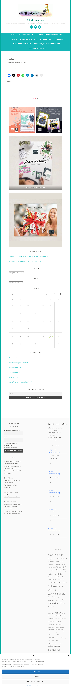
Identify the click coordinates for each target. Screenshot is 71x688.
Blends (56, 618)
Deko (65, 618)
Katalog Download (26, 35)
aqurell (63, 613)
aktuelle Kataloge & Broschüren (18, 362)
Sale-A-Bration (54, 645)
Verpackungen (56, 600)
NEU (49, 640)
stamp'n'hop (57, 593)
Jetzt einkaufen (13, 358)
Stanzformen (52, 653)
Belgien (64, 616)
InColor (49, 634)
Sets (54, 590)
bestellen (51, 618)
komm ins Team (13, 377)
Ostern (60, 579)
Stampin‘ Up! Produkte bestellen (49, 35)
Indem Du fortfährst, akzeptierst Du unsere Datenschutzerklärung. (10, 445)
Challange (50, 564)
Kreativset (57, 638)
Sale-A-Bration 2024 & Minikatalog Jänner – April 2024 (25, 261)
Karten (60, 570)
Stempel (59, 653)
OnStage (52, 579)
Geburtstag (59, 564)
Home (12, 35)
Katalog (53, 574)
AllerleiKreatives (35, 20)
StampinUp (54, 649)
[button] (68, 656)
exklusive (59, 625)
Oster (53, 640)
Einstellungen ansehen (35, 682)
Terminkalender (46, 39)
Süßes (50, 597)
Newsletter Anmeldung (22, 44)
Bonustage (60, 618)
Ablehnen (35, 677)
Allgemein (53, 558)
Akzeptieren (35, 671)
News (60, 577)
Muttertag (63, 638)
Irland (53, 634)
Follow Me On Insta (14, 372)
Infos (51, 570)
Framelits (57, 627)
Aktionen (13, 39)
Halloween (53, 567)
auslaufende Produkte (55, 616)
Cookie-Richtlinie (27, 685)
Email (5, 437)
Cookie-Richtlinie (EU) (37, 48)
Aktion (58, 612)
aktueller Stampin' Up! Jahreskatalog (35, 187)
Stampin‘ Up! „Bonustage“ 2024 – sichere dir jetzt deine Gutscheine (29, 257)
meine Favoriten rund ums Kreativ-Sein (20, 382)
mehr (18, 514)
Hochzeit (60, 39)
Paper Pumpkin (53, 583)
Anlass (63, 558)
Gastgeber (63, 627)
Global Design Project (59, 629)
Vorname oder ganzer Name (12, 430)
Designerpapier (52, 625)
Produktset (59, 643)
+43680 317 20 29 (53, 430)
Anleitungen (52, 561)
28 (50, 336)
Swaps (63, 653)
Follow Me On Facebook (16, 367)
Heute (53, 293)
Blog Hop (60, 561)
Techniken (56, 597)
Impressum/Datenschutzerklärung (40, 685)
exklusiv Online (51, 627)
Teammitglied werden (28, 39)
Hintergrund (56, 632)
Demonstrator (54, 621)
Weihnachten (55, 603)
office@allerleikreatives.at (12, 497)
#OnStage (51, 613)
